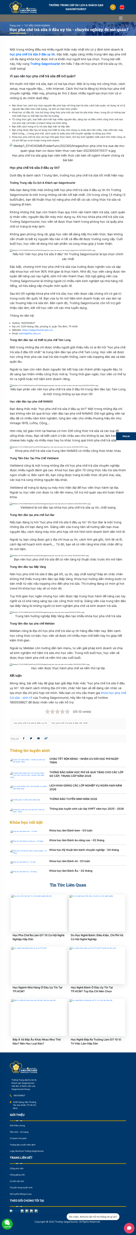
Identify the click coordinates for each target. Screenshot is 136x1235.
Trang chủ (14, 25)
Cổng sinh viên (17, 1168)
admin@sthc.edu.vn (30, 333)
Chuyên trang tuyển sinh (21, 1187)
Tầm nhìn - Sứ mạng (19, 1132)
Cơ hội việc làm (17, 1181)
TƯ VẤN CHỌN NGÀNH (37, 25)
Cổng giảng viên (17, 1174)
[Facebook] (14, 1211)
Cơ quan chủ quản (18, 1138)
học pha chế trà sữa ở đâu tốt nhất (70, 723)
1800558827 (19, 1095)
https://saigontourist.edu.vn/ (37, 329)
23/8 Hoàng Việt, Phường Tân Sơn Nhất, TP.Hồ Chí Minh (24, 1105)
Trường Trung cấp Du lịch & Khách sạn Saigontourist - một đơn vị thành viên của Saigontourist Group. (23, 1084)
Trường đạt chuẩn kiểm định (22, 1144)
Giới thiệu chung (17, 1125)
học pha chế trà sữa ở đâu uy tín (30, 723)
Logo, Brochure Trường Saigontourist (27, 1151)
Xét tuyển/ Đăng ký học (21, 1194)
